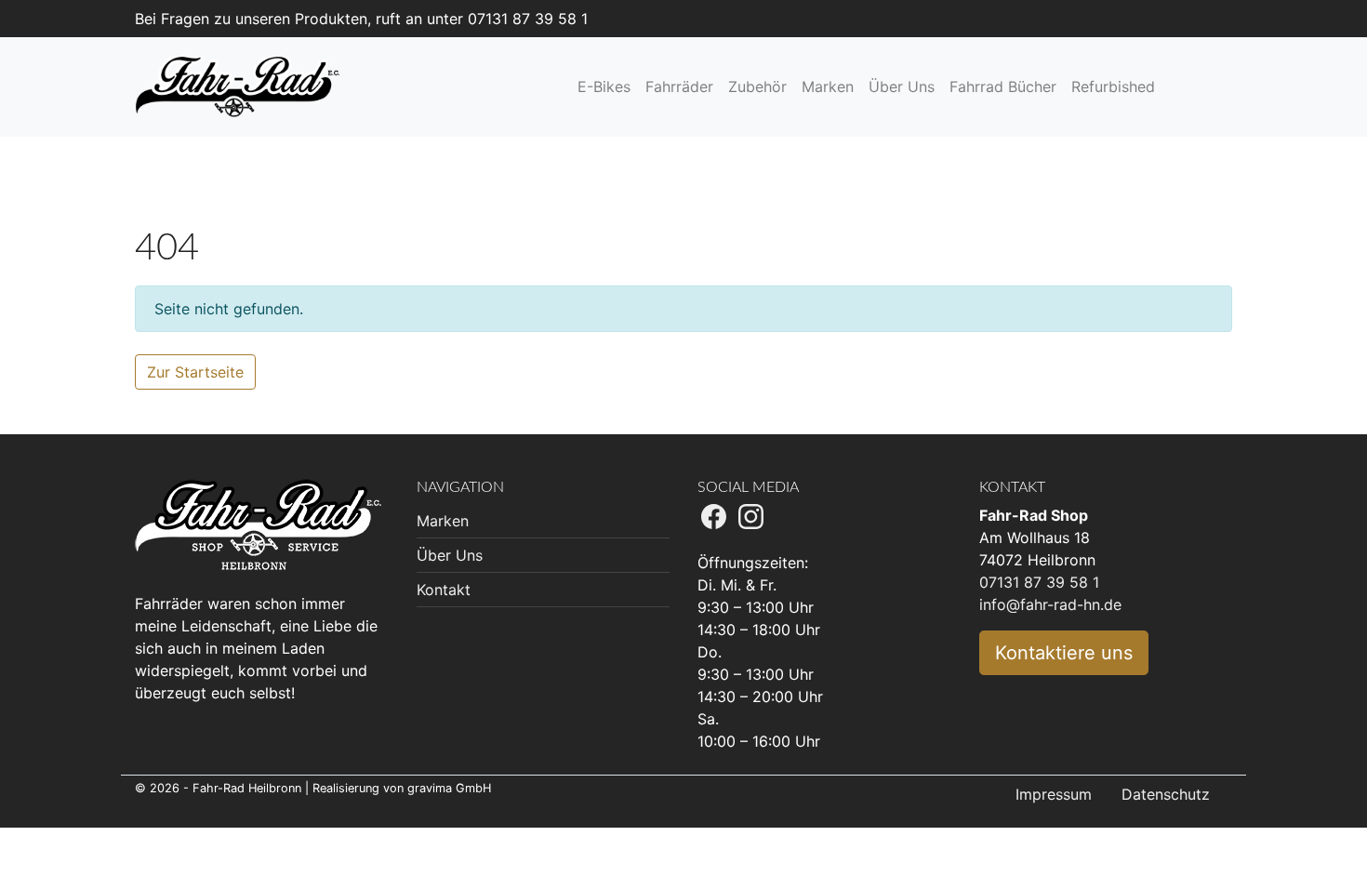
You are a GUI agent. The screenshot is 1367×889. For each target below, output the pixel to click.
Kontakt (444, 589)
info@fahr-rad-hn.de (1050, 604)
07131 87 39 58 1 (1039, 582)
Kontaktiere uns (1064, 653)
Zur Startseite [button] (195, 372)
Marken (443, 520)
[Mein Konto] (1200, 86)
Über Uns (450, 555)
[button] (1180, 86)
